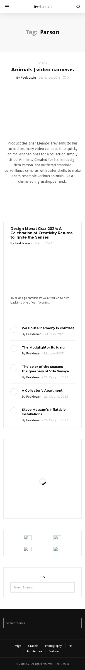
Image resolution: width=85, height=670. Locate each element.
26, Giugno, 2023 (56, 396)
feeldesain (28, 77)
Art (70, 646)
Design (42, 63)
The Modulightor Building (43, 347)
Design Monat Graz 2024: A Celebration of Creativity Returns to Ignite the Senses (41, 233)
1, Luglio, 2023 (54, 353)
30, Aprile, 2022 (54, 504)
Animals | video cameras (42, 70)
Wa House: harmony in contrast (48, 328)
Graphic (33, 646)
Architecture (34, 651)
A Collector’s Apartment (42, 391)
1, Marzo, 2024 (42, 243)
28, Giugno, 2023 (56, 377)
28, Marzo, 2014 (49, 77)
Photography (53, 646)
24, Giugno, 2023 (56, 420)
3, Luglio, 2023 (54, 334)
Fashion (54, 651)
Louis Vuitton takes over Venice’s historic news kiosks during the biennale (42, 465)
